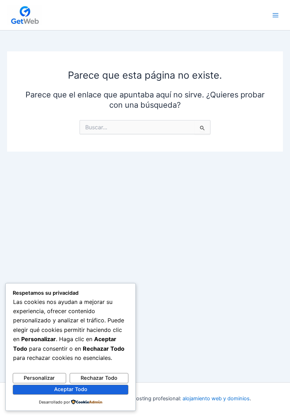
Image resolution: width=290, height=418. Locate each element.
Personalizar (39, 378)
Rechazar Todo (99, 378)
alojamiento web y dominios (216, 398)
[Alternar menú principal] (275, 15)
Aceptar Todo (70, 389)
